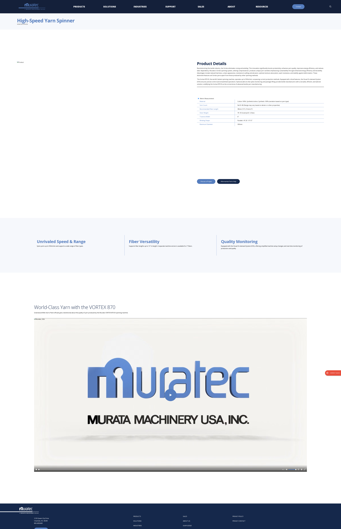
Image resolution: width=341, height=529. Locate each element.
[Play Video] (170, 395)
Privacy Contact (238, 521)
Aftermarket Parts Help (228, 181)
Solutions (109, 6)
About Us (186, 521)
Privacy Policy (237, 516)
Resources (261, 6)
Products (79, 6)
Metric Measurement (207, 99)
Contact (298, 7)
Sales (201, 6)
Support (170, 6)
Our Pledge (187, 526)
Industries (140, 6)
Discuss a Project (206, 181)
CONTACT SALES (333, 373)
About (231, 6)
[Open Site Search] (330, 6)
